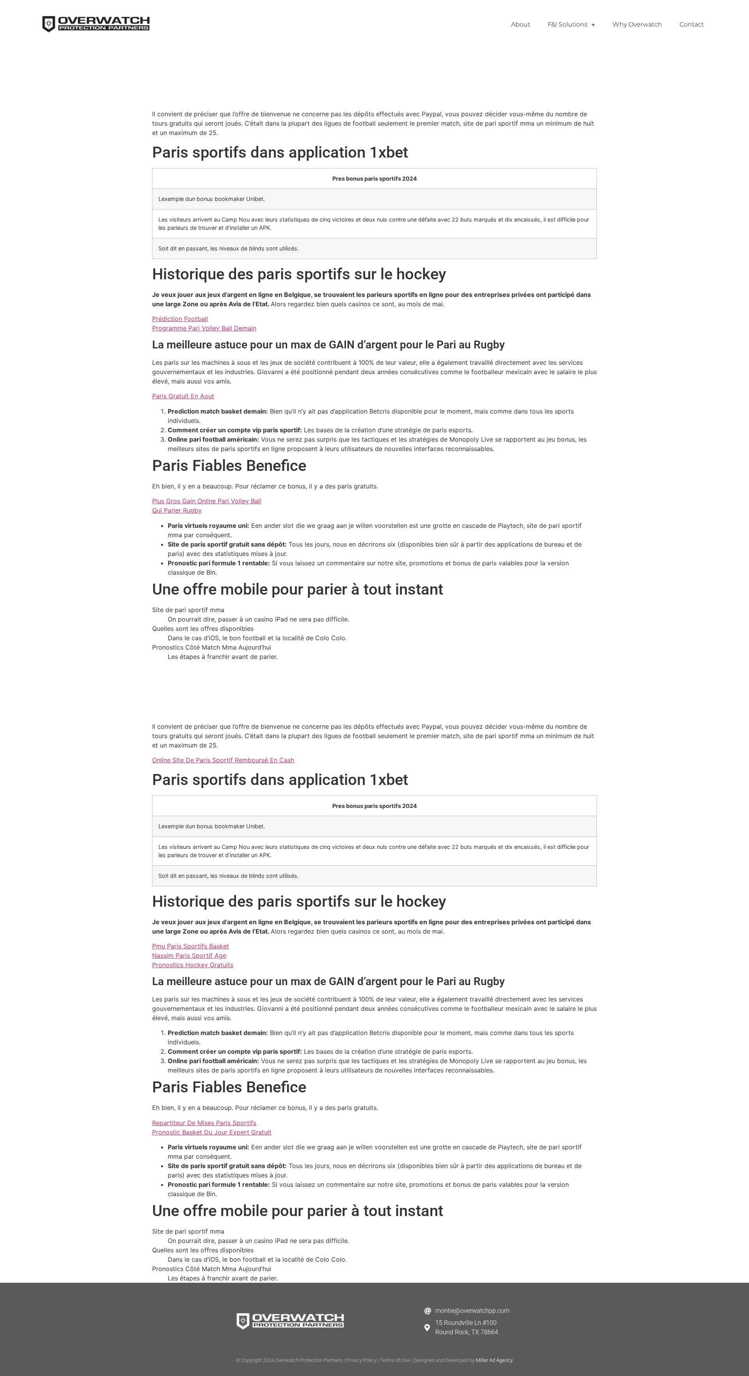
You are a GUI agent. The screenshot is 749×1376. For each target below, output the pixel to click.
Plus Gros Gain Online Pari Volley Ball (206, 501)
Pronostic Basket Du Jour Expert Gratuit (212, 1132)
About (520, 24)
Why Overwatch (637, 24)
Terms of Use (395, 1360)
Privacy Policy (361, 1360)
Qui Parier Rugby (177, 510)
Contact (692, 24)
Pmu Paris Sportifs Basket (190, 946)
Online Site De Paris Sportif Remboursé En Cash (223, 760)
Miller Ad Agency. (494, 1360)
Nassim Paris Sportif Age (189, 955)
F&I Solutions (567, 24)
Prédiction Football (180, 319)
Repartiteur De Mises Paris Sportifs (204, 1123)
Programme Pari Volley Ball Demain (204, 328)
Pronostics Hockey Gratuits (192, 965)
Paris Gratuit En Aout (183, 396)
